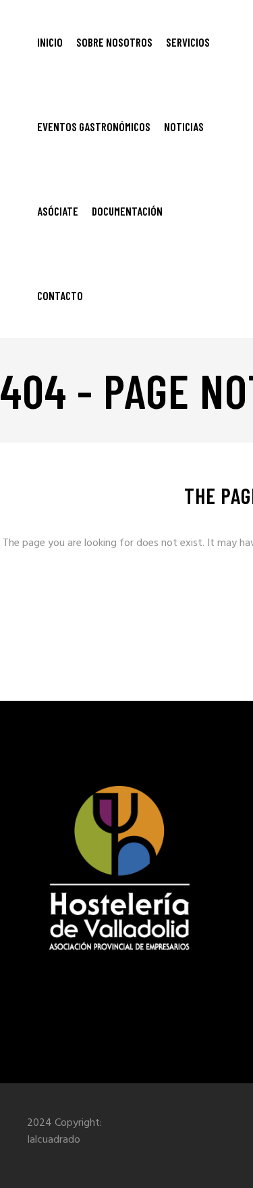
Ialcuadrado (53, 1140)
